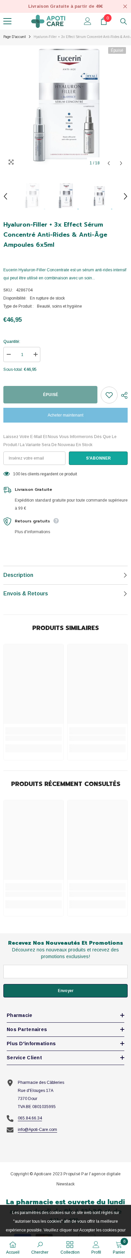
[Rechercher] (124, 21)
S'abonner (98, 458)
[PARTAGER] (123, 395)
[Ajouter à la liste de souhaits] (109, 395)
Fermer (125, 6)
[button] (109, 163)
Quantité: (11, 341)
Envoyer (66, 990)
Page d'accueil (14, 37)
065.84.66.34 (30, 1118)
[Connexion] (87, 21)
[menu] (7, 21)
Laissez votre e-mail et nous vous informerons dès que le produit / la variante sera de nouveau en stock (60, 440)
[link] (33, 738)
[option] (65, 107)
